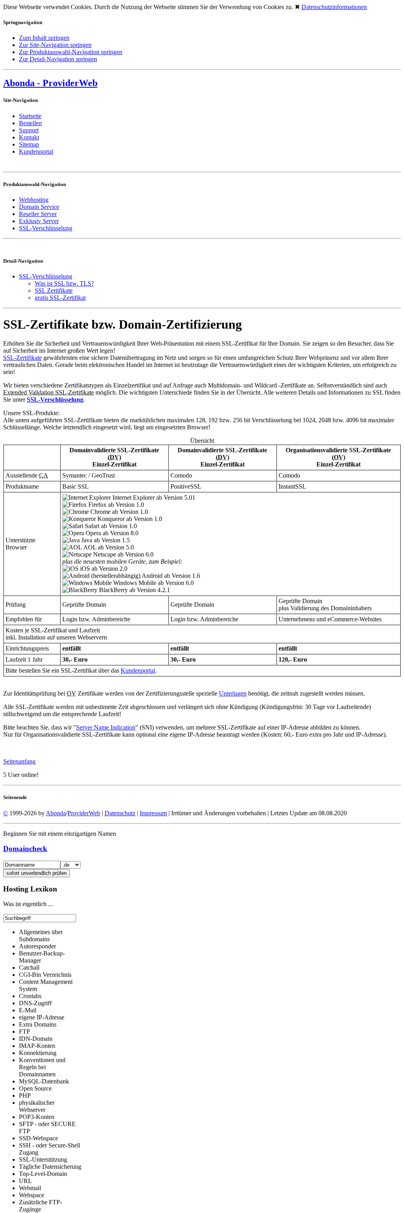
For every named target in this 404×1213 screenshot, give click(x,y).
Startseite (30, 116)
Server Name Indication (105, 727)
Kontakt (29, 137)
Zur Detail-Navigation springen (58, 59)
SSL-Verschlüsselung (45, 276)
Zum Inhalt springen (44, 37)
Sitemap (29, 144)
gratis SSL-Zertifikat (60, 297)
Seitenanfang (19, 761)
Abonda (56, 813)
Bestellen (30, 123)
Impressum (153, 813)
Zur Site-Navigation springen (55, 44)
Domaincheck (25, 848)
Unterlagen (233, 693)
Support (29, 130)
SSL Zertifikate (54, 290)
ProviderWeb (83, 813)
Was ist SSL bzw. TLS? (64, 283)
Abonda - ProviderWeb (50, 83)
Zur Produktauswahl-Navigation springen (70, 52)
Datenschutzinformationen (334, 7)
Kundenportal (36, 151)
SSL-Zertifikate (22, 357)
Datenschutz (120, 813)
